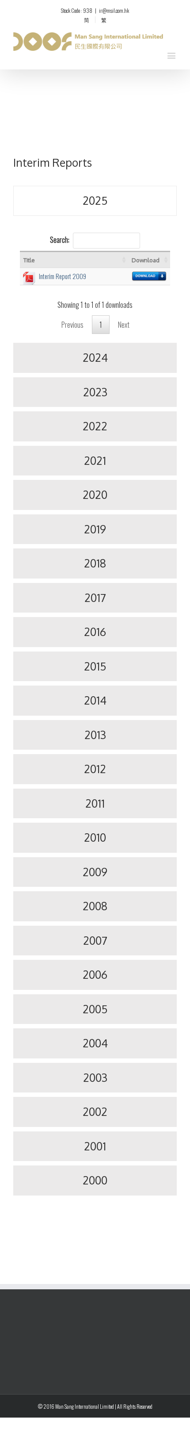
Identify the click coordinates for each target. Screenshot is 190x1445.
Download (146, 260)
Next (123, 324)
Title (29, 260)
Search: (59, 239)
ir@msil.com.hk (114, 10)
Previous (72, 324)
